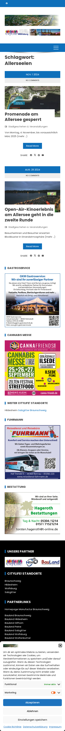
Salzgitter (10, 592)
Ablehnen (32, 711)
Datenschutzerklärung (35, 726)
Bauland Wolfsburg (16, 634)
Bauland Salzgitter (15, 630)
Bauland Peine (13, 626)
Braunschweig (13, 580)
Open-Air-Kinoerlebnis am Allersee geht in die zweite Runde (29, 215)
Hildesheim (11, 584)
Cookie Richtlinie (12, 726)
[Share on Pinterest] (39, 155)
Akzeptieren (32, 702)
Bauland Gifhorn (14, 623)
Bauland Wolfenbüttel (17, 638)
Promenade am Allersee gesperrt (23, 116)
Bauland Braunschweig (18, 615)
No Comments (32, 80)
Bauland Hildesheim (16, 619)
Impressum (55, 726)
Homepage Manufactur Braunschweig (27, 609)
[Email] (43, 155)
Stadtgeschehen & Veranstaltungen (28, 126)
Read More (32, 145)
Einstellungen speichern (32, 719)
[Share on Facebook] (31, 155)
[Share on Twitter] (35, 155)
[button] (60, 645)
